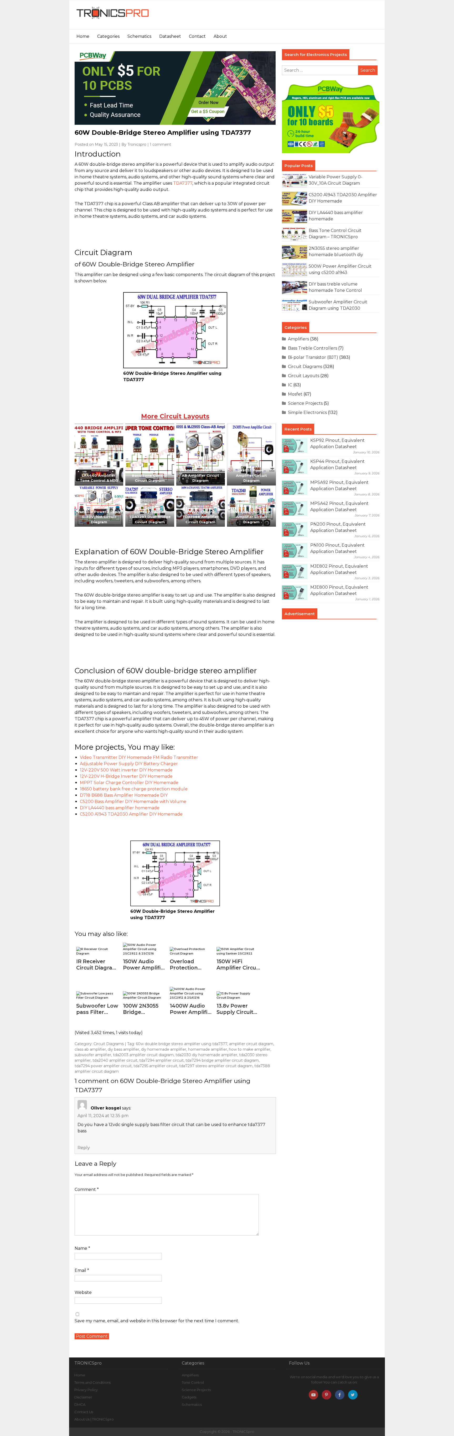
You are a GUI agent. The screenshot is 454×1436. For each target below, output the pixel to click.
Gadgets (189, 1397)
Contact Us (83, 1412)
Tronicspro (136, 144)
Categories (108, 36)
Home (82, 36)
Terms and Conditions (92, 1382)
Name (82, 1248)
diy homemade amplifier (163, 1049)
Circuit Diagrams (109, 1043)
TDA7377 (182, 183)
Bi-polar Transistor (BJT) (313, 357)
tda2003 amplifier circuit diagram (143, 1055)
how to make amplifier (249, 1049)
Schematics (139, 36)
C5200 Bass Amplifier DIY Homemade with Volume (133, 801)
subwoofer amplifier (93, 1055)
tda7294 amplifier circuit (161, 1060)
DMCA (79, 1404)
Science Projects (305, 403)
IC (290, 384)
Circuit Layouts (303, 375)
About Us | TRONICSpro (94, 1419)
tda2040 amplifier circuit (114, 1060)
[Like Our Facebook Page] (339, 1394)
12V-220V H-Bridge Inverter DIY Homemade (126, 776)
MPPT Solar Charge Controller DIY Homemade (129, 782)
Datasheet (170, 36)
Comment (87, 1189)
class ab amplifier (90, 1049)
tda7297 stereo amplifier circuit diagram (215, 1066)
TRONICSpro (243, 1431)
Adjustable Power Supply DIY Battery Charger (129, 763)
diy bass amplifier (123, 1049)
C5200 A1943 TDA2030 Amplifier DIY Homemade (131, 814)
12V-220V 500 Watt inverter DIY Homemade (126, 770)
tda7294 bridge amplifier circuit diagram (222, 1060)
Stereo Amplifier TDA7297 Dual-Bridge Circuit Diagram (150, 517)
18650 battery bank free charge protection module (134, 788)
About (220, 36)
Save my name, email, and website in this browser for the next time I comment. (157, 1320)
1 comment (160, 144)
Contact (197, 36)
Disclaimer (83, 1397)
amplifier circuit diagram (251, 1043)
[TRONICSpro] (113, 19)
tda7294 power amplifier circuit (103, 1066)
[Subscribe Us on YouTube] (313, 1394)
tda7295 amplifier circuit (155, 1066)
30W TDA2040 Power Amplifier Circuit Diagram (251, 517)
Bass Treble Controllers (312, 348)
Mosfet (295, 394)
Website (83, 1292)
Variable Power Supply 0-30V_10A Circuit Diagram (99, 517)
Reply (84, 1147)
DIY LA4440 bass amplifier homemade (119, 807)
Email (82, 1270)
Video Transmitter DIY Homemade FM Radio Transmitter (139, 757)
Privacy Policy (86, 1390)
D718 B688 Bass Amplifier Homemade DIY (124, 795)
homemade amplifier (207, 1049)
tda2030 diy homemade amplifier (206, 1055)
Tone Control (193, 1382)
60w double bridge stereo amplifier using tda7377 (181, 1043)
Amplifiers (298, 338)
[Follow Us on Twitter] (353, 1394)
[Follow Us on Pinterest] (326, 1394)
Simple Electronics (307, 412)
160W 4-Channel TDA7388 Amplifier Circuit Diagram (200, 517)
